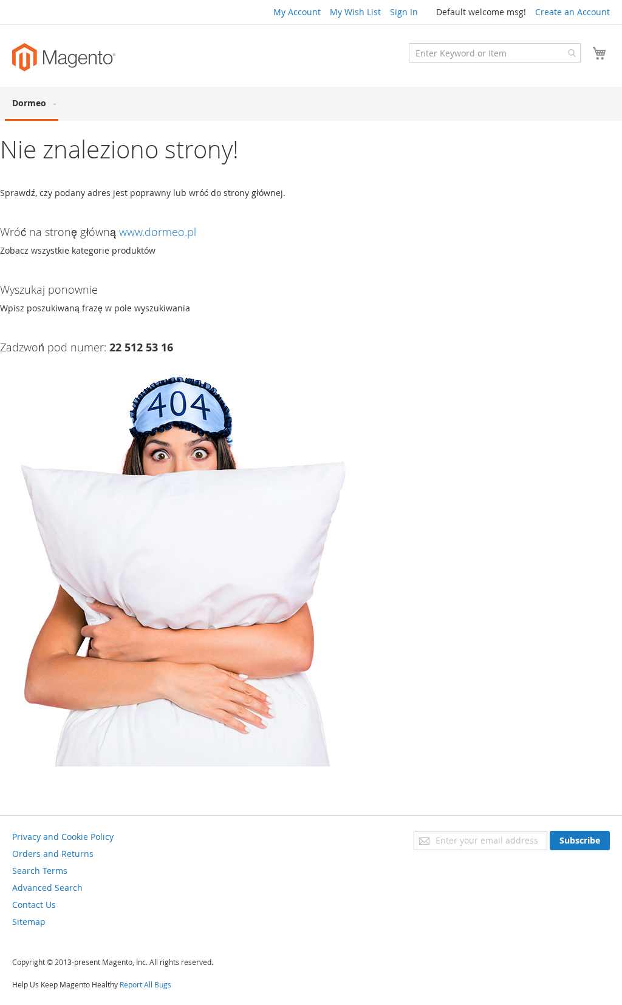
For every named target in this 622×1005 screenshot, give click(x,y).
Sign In (404, 12)
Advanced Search (47, 887)
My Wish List (355, 12)
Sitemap (29, 921)
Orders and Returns (53, 853)
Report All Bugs (145, 984)
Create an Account (572, 12)
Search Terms (39, 870)
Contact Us (34, 904)
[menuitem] (31, 104)
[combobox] (495, 53)
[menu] (311, 104)
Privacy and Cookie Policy (63, 836)
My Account (297, 12)
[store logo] (63, 57)
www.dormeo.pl (157, 232)
